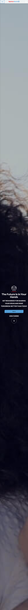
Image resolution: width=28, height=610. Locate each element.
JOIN (2, 1)
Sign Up (14, 311)
